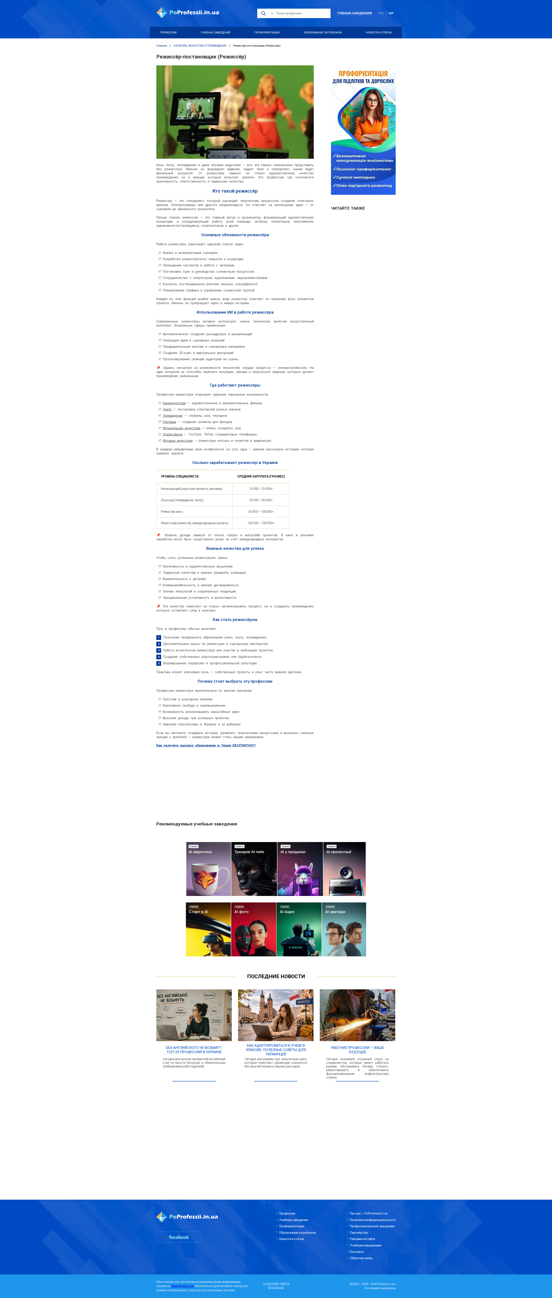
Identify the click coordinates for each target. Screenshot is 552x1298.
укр (391, 13)
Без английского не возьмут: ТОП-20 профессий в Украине (194, 1049)
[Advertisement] (235, 782)
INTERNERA (276, 1288)
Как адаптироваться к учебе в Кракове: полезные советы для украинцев (276, 1049)
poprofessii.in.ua (182, 1286)
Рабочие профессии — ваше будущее (357, 1049)
